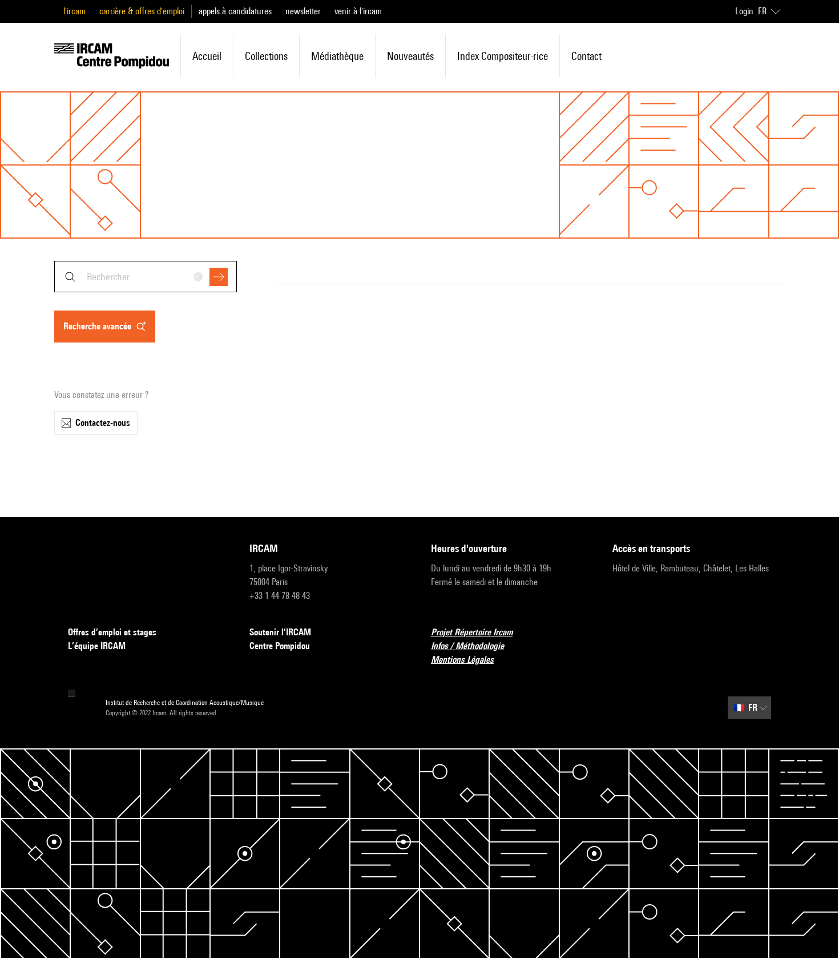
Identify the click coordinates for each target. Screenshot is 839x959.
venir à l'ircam (358, 11)
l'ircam (74, 11)
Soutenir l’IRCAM (280, 632)
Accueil (206, 56)
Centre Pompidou (279, 645)
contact (586, 56)
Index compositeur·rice (502, 56)
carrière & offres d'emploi (141, 11)
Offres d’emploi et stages (112, 632)
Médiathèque (337, 56)
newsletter (303, 11)
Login (744, 11)
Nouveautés (410, 56)
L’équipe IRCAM (97, 645)
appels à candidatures (235, 11)
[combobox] (145, 276)
